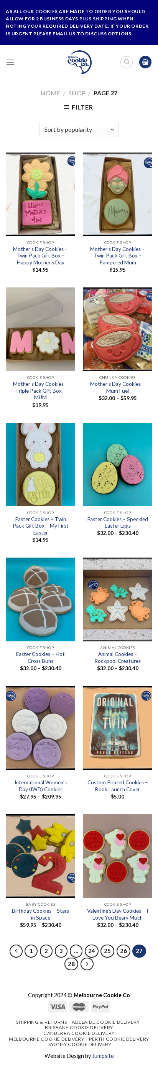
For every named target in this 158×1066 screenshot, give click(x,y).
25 (107, 950)
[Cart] (145, 62)
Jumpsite (103, 1056)
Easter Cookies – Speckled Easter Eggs (117, 522)
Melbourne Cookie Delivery (46, 1039)
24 (91, 950)
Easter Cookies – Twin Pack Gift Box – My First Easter (41, 526)
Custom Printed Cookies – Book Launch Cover (117, 785)
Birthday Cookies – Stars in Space (40, 914)
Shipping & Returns (41, 1022)
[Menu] (10, 62)
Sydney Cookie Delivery (79, 1044)
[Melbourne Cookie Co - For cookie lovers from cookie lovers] (79, 62)
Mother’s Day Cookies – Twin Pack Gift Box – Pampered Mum (117, 256)
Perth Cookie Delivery (119, 1039)
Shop (77, 92)
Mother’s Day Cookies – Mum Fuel (117, 387)
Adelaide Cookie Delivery (106, 1022)
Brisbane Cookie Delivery (79, 1027)
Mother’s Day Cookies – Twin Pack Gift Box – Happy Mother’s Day (40, 256)
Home (50, 92)
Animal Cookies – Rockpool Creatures (117, 657)
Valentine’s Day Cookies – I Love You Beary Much (117, 914)
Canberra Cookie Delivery (79, 1033)
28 (71, 963)
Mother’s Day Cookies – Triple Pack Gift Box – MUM (40, 390)
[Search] (126, 62)
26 (123, 950)
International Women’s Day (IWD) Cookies (41, 785)
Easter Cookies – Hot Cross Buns (40, 657)
